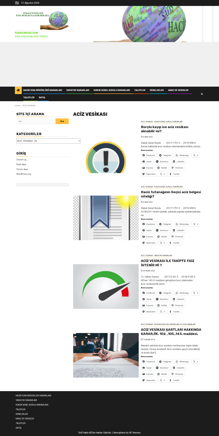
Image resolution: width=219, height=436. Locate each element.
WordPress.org (23, 174)
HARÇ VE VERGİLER (178, 90)
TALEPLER (139, 90)
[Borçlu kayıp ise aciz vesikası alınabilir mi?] (106, 151)
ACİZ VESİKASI (147, 122)
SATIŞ (42, 97)
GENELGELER (157, 90)
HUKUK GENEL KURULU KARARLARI (112, 90)
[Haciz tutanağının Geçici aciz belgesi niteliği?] (106, 218)
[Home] (18, 90)
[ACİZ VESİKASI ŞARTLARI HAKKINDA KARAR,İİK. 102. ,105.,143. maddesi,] (106, 355)
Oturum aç (21, 159)
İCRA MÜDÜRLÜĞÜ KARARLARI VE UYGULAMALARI (174, 324)
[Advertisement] (109, 64)
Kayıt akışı (21, 164)
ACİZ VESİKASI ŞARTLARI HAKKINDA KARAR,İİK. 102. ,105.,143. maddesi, (171, 332)
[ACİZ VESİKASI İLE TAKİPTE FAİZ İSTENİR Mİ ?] (106, 286)
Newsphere (119, 432)
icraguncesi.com (26, 33)
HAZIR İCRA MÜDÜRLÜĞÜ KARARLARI (42, 90)
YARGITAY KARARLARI (77, 90)
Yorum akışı (22, 169)
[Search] (202, 94)
